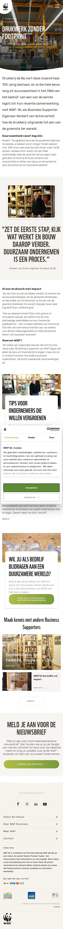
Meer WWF (9, 831)
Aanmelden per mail (30, 764)
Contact (8, 838)
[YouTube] (45, 804)
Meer (30, 701)
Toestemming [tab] (11, 437)
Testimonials (9, 18)
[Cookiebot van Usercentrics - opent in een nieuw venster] (47, 429)
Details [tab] (31, 437)
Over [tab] (51, 437)
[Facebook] (18, 803)
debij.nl (5, 518)
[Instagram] (27, 804)
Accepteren (31, 487)
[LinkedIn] (36, 804)
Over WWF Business (15, 824)
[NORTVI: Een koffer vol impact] (31, 682)
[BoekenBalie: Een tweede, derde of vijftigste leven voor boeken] (31, 652)
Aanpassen (30, 497)
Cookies (56, 907)
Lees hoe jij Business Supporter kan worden (31, 599)
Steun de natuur (14, 817)
